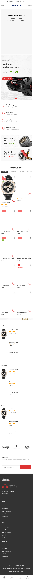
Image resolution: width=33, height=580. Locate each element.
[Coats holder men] (24, 300)
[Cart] (31, 5)
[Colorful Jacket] (24, 273)
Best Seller (4, 514)
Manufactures (5, 516)
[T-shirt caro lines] (8, 219)
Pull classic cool (5, 285)
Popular (22, 171)
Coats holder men (22, 312)
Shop (4, 578)
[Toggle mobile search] (4, 5)
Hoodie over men (21, 197)
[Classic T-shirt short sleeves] (24, 246)
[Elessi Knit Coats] (8, 187)
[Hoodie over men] (24, 185)
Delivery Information (7, 568)
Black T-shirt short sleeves (7, 258)
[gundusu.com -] (16, 5)
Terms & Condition (6, 511)
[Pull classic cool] (8, 273)
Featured (13, 171)
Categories (12, 578)
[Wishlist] (14, 177)
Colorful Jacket (21, 285)
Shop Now (7, 78)
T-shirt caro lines (5, 231)
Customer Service (6, 506)
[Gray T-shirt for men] (24, 219)
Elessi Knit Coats (5, 202)
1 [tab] (15, 100)
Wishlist (28, 578)
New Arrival (4, 171)
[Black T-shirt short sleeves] (8, 246)
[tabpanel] (16, 77)
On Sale (29, 171)
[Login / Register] (29, 5)
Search (20, 578)
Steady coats (4, 312)
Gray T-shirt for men (22, 231)
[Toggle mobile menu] (2, 5)
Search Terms (12, 571)
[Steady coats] (8, 300)
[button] (13, 200)
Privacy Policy (5, 508)
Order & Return (20, 571)
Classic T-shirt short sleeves (24, 258)
